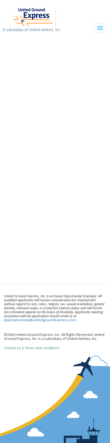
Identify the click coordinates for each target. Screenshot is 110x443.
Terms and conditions (42, 347)
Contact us (12, 347)
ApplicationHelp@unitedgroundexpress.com (40, 319)
